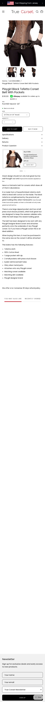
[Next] (42, 3)
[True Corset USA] (22, 11)
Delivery (5, 138)
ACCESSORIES (14, 81)
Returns (5, 142)
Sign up (22, 698)
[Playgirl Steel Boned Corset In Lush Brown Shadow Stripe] (13, 159)
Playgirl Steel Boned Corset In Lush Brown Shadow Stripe (31, 156)
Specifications (8, 134)
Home (4, 81)
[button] (36, 11)
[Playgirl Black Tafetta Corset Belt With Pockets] (11, 72)
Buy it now (32, 129)
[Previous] (3, 3)
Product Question (9, 146)
